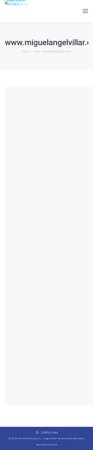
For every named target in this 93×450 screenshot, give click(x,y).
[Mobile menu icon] (85, 11)
